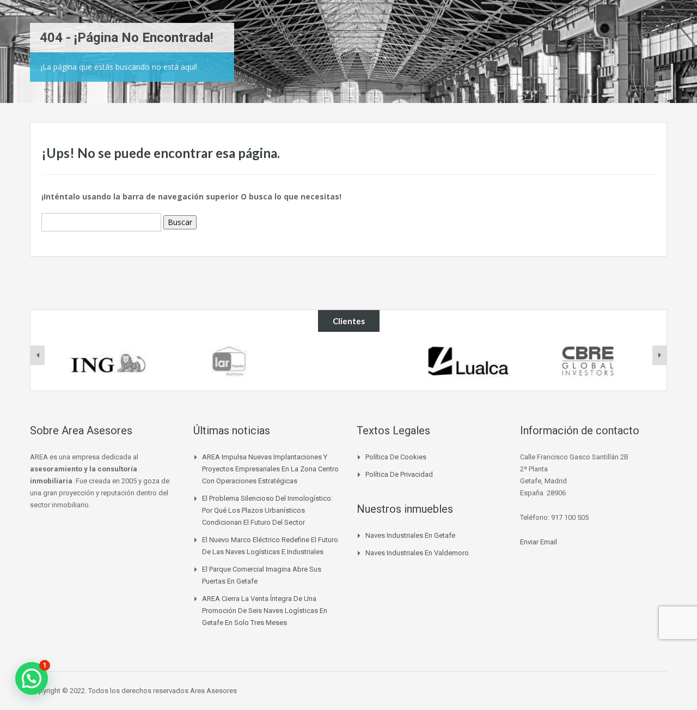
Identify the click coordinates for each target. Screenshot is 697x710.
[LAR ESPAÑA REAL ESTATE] (228, 361)
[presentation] (37, 355)
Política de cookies (395, 457)
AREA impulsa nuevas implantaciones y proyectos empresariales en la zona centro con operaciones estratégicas (270, 469)
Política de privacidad (399, 474)
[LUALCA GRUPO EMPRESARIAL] (468, 361)
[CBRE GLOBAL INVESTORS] (587, 361)
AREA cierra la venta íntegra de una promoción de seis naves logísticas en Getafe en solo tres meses (264, 610)
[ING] (109, 361)
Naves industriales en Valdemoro (417, 553)
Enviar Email (538, 542)
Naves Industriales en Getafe (410, 535)
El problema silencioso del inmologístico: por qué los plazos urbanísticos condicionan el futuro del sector (267, 510)
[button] (31, 678)
